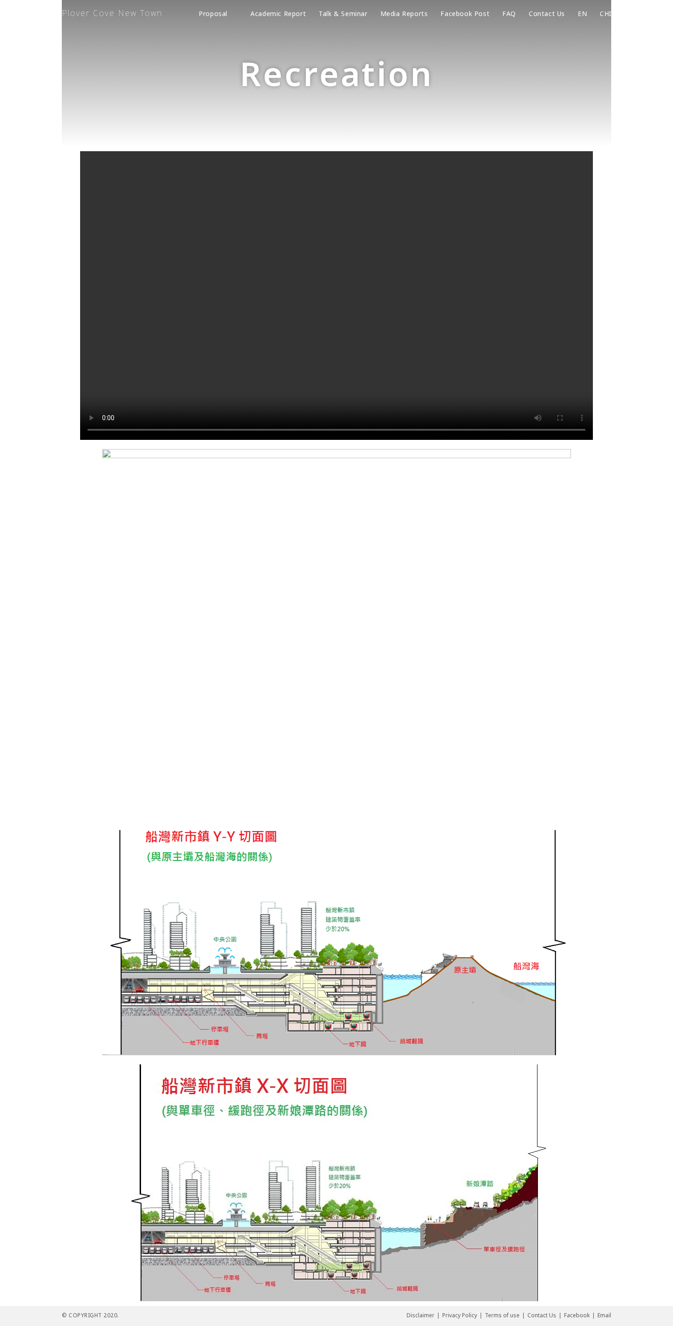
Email (604, 1315)
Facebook (577, 1315)
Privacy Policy (459, 1315)
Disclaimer (420, 1315)
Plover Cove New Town (112, 12)
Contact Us (541, 1315)
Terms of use (502, 1315)
